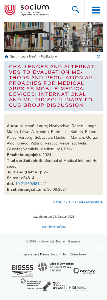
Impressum (29, 254)
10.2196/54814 (28, 183)
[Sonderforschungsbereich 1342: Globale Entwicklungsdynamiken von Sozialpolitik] (56, 269)
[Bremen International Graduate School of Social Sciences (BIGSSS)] (23, 270)
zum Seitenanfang (54, 226)
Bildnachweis (78, 254)
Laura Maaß (29, 56)
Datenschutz (48, 254)
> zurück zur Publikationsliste (78, 202)
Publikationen (49, 56)
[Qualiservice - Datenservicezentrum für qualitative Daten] (84, 272)
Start (13, 56)
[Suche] (78, 10)
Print (98, 56)
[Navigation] (96, 10)
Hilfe (63, 254)
